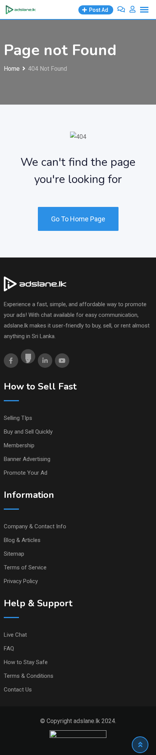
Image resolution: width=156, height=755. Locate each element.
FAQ (9, 648)
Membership (19, 445)
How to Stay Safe (26, 662)
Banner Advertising (27, 459)
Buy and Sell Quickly (28, 431)
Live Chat (15, 634)
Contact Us (18, 689)
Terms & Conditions (28, 675)
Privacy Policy (21, 581)
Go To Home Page (78, 219)
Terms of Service (25, 567)
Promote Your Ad (25, 472)
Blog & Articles (22, 540)
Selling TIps (18, 418)
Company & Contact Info (35, 526)
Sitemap (14, 553)
